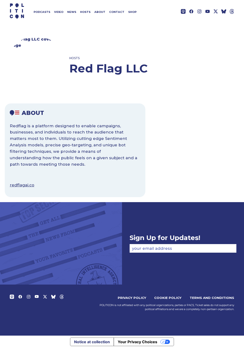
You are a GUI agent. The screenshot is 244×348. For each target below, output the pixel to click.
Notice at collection (92, 341)
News (71, 12)
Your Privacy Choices (137, 341)
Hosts (85, 12)
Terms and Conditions (212, 298)
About (99, 12)
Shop (132, 12)
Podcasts (42, 12)
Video (58, 12)
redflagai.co (22, 185)
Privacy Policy (132, 298)
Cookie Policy (168, 298)
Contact (116, 12)
